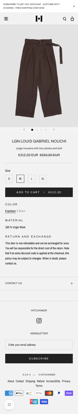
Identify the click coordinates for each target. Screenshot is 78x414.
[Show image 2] (37, 130)
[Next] (54, 130)
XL (42, 179)
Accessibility (53, 381)
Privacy (66, 381)
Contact (20, 381)
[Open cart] (72, 18)
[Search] (65, 19)
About (11, 381)
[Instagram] (39, 320)
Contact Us (13, 283)
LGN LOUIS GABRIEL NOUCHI (39, 141)
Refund (40, 381)
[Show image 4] (46, 130)
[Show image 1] (32, 130)
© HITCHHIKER (47, 374)
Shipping (30, 381)
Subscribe (39, 358)
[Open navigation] (6, 18)
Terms (39, 386)
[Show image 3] (41, 130)
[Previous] (24, 130)
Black (22, 211)
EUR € (27, 375)
